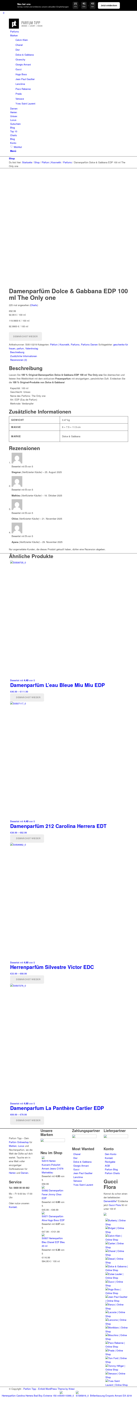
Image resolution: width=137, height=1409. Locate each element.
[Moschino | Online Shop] (116, 1339)
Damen (24, 1172)
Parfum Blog (111, 1169)
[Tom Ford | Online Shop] (116, 1362)
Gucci (76, 1169)
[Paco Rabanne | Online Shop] (116, 1346)
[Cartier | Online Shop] (116, 1247)
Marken (13, 1146)
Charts (34, 305)
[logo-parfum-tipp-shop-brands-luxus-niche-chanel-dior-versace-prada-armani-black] (26, 27)
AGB (107, 1165)
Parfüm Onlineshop (19, 1142)
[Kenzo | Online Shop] (116, 1308)
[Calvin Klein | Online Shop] (116, 1239)
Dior (75, 1158)
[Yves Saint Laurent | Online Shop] (116, 1385)
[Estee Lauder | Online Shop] (116, 1277)
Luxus (21, 1146)
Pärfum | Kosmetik (59, 344)
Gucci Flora (115, 1205)
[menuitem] (69, 31)
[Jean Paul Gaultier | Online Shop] (116, 1300)
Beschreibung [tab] (17, 352)
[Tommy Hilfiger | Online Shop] (116, 1369)
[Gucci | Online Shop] (116, 1285)
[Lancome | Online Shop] (116, 1323)
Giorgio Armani (81, 1165)
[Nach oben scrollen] (1, 1407)
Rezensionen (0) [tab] (18, 359)
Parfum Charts (112, 1173)
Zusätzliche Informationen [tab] (23, 356)
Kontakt (13, 1207)
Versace (77, 1180)
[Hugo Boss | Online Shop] (116, 1293)
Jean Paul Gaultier (82, 1173)
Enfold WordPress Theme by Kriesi (56, 1388)
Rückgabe (110, 1161)
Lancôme (78, 1177)
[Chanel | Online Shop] (116, 1254)
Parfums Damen (89, 344)
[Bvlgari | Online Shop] (116, 1232)
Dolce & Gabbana (82, 1161)
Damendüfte (110, 1201)
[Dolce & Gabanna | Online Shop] (116, 1270)
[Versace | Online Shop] (116, 1377)
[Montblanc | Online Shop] (116, 1331)
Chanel (76, 1154)
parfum (20, 348)
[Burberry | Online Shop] (116, 1224)
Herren (12, 1172)
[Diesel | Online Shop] (116, 1262)
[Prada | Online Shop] (116, 1354)
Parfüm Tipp (29, 1388)
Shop (12, 158)
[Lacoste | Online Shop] (116, 1316)
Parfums (75, 344)
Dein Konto (110, 1154)
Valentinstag (31, 348)
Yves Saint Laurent (83, 1184)
